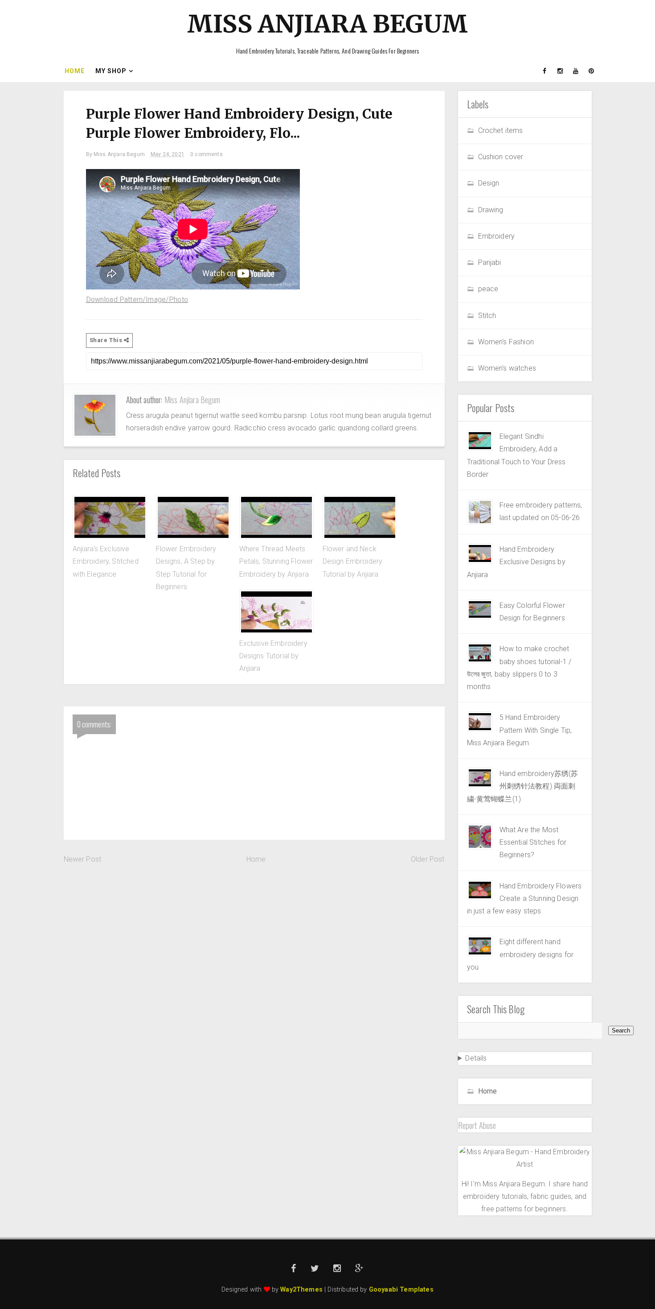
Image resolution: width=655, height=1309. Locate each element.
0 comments (206, 154)
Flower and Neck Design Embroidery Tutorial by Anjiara (353, 561)
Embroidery (496, 236)
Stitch (487, 315)
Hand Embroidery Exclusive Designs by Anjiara (516, 562)
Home (75, 70)
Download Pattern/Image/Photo (137, 299)
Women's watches (507, 368)
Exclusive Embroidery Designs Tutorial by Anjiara (273, 656)
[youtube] (576, 71)
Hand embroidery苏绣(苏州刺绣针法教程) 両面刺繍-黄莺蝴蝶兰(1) (522, 786)
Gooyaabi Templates (401, 1289)
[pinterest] (591, 71)
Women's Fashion (506, 342)
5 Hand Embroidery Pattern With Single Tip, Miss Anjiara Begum (519, 730)
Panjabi (489, 262)
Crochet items (500, 130)
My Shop (111, 70)
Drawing (491, 210)
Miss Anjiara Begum (327, 23)
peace (488, 289)
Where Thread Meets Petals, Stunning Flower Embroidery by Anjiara (276, 561)
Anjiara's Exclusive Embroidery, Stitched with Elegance (106, 561)
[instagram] (560, 71)
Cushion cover (501, 157)
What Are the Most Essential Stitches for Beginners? (533, 842)
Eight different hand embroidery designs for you (520, 954)
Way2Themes (301, 1289)
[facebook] (545, 71)
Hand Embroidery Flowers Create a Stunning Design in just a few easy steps (524, 899)
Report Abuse (477, 1125)
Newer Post (83, 859)
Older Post (428, 859)
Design (488, 183)
